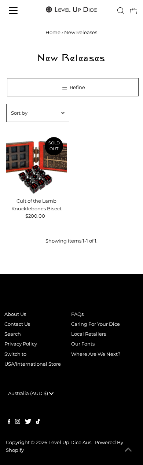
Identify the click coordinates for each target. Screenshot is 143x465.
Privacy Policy (20, 344)
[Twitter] (28, 422)
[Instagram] (17, 422)
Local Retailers (88, 334)
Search (12, 334)
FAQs (77, 314)
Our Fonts (83, 344)
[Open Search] (120, 10)
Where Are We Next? (95, 354)
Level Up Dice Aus (69, 442)
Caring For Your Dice (95, 324)
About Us (15, 314)
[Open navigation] (19, 10)
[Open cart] (134, 10)
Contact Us (17, 324)
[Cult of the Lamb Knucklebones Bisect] (36, 164)
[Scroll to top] (128, 450)
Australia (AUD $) (28, 393)
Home (52, 32)
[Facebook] (9, 422)
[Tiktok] (38, 422)
